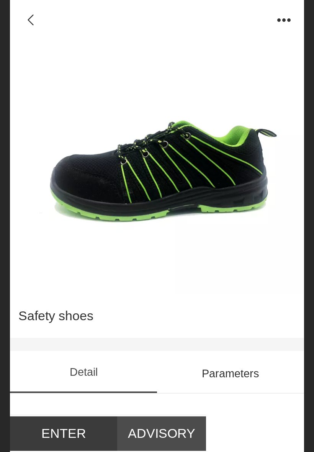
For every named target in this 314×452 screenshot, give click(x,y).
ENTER (63, 433)
